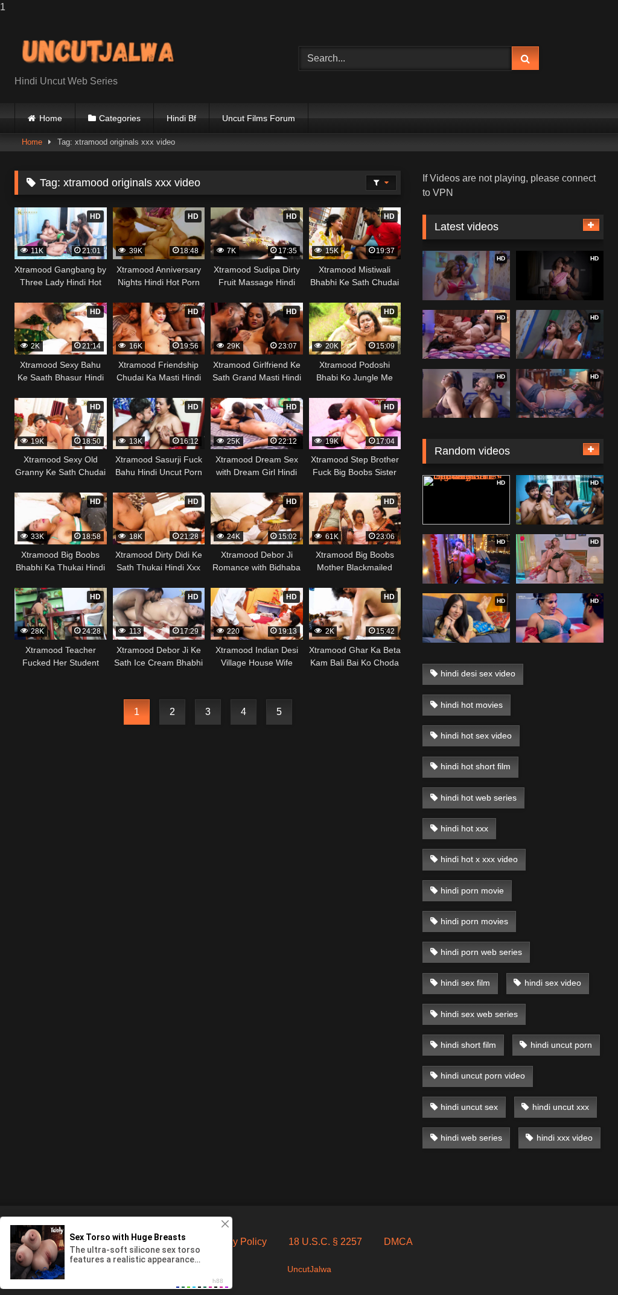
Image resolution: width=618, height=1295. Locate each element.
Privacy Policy (236, 1242)
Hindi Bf (181, 118)
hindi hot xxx (464, 828)
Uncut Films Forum (258, 118)
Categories (120, 118)
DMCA (398, 1242)
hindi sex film (465, 983)
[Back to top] (580, 1261)
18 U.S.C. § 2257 (325, 1242)
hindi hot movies (472, 705)
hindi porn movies (474, 921)
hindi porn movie (472, 890)
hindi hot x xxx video (479, 859)
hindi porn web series (481, 952)
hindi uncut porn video (483, 1075)
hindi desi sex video (478, 673)
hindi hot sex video (476, 735)
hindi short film (468, 1045)
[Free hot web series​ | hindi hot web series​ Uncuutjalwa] (137, 49)
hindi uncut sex (469, 1107)
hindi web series (471, 1137)
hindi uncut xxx (560, 1107)
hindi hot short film (476, 766)
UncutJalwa (309, 1269)
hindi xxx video (565, 1137)
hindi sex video (552, 983)
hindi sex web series (479, 1014)
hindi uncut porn (561, 1045)
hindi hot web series (479, 797)
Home (50, 118)
